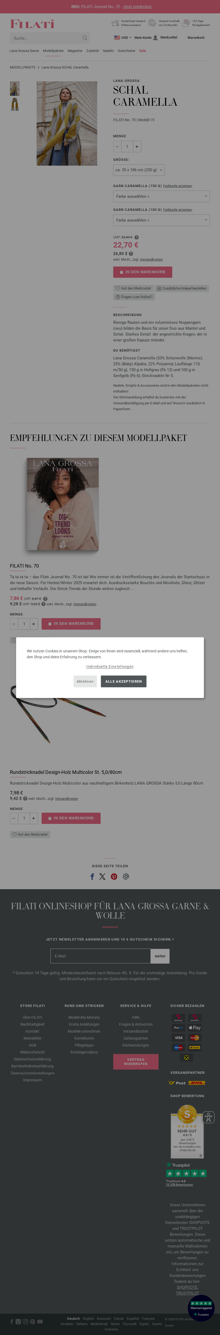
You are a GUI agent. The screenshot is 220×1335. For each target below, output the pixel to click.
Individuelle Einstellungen (110, 666)
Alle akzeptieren (123, 681)
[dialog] (110, 667)
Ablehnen (85, 681)
